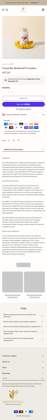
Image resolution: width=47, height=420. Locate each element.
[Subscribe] (42, 378)
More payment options (23, 109)
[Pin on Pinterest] (18, 140)
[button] (23, 98)
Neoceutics (26, 416)
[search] (6, 9)
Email (5, 378)
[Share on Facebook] (9, 140)
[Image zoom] (23, 37)
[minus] (4, 92)
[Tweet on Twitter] (13, 140)
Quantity (6, 87)
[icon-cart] (42, 9)
